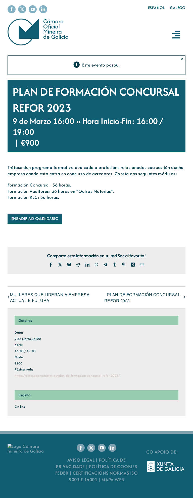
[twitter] (22, 9)
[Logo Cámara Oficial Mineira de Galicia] (39, 21)
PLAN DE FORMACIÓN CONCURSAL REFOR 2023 (142, 297)
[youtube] (33, 9)
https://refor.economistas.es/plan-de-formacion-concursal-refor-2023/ (67, 375)
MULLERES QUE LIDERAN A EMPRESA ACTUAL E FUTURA (49, 297)
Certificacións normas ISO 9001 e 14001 (103, 476)
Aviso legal (81, 460)
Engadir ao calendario (35, 218)
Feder (62, 473)
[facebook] (12, 9)
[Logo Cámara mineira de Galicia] (27, 446)
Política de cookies (113, 466)
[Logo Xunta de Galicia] (165, 463)
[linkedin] (43, 9)
